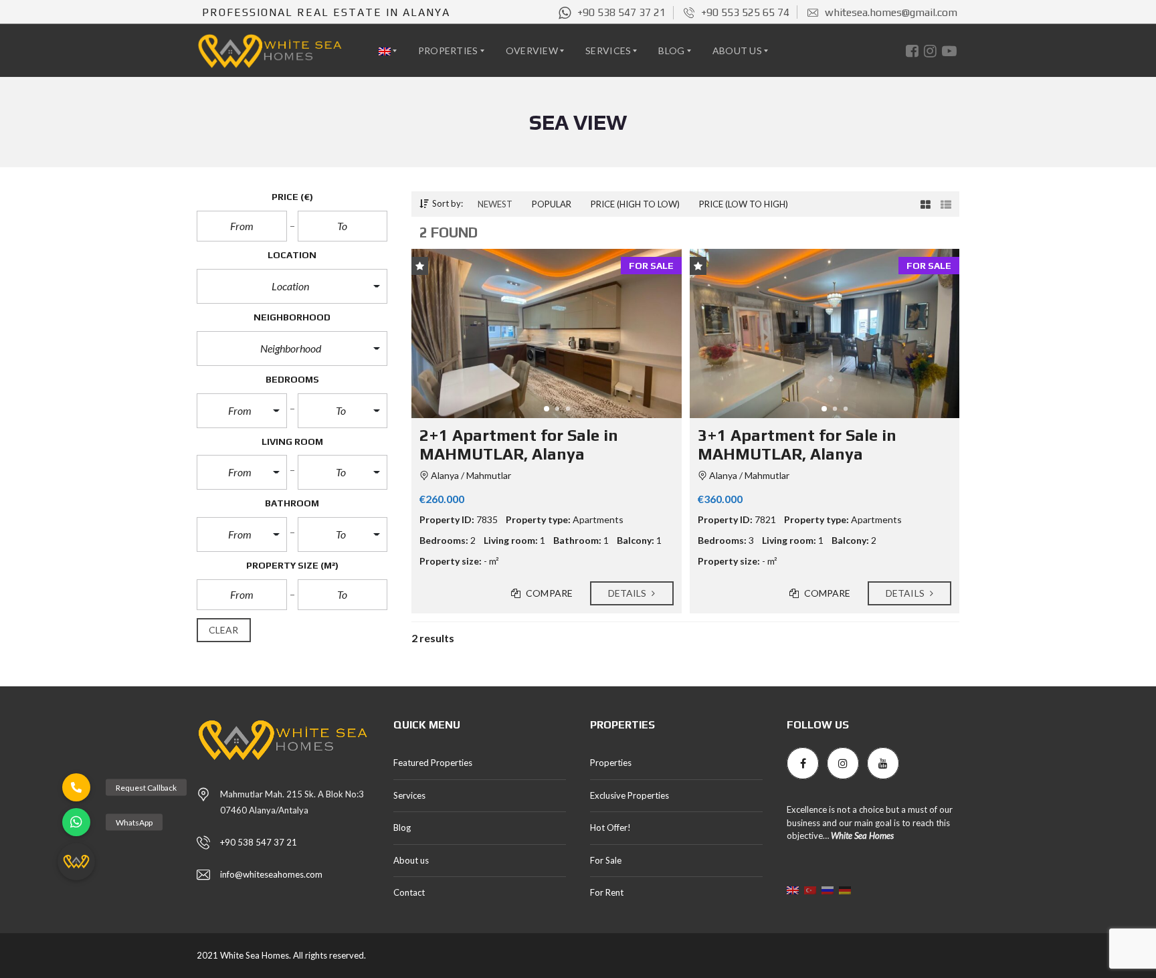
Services (409, 795)
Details (628, 593)
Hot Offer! (610, 827)
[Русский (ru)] (828, 889)
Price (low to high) (743, 204)
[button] (292, 286)
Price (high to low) (635, 204)
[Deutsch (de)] (845, 889)
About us (411, 860)
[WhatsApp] (76, 822)
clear (224, 629)
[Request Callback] (76, 787)
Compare (548, 593)
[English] (389, 51)
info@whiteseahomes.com (271, 874)
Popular (551, 204)
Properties (611, 762)
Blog (402, 827)
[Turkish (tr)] (810, 889)
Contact (409, 892)
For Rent (606, 892)
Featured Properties (432, 762)
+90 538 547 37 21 (258, 842)
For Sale (605, 860)
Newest (495, 204)
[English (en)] (793, 889)
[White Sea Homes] (270, 51)
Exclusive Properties (629, 795)
